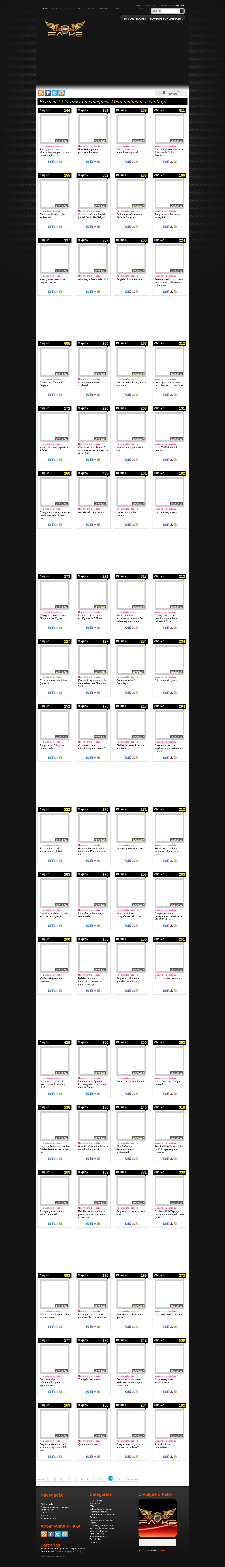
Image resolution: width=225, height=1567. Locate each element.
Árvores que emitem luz (129, 848)
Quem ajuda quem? (89, 1444)
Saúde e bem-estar (99, 1536)
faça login (179, 6)
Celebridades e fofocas (101, 1509)
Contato (44, 1512)
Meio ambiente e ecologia (51, 146)
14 (101, 1479)
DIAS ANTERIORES (135, 18)
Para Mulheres (97, 1533)
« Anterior (42, 1479)
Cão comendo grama (166, 680)
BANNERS (103, 8)
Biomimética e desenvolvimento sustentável (125, 1149)
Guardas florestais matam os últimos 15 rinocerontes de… (92, 851)
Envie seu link (47, 1509)
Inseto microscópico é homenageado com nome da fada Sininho (92, 1084)
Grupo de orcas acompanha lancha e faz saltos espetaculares (129, 618)
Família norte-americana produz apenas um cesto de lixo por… (91, 1214)
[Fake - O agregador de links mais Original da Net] (158, 1537)
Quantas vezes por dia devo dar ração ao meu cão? (52, 1084)
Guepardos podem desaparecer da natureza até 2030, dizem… (168, 916)
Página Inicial (47, 1504)
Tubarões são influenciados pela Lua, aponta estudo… (52, 1382)
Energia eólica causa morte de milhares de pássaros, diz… (55, 515)
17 (115, 1479)
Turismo (93, 1542)
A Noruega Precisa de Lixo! (93, 279)
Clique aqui (165, 1551)
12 (91, 1479)
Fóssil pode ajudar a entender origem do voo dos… (167, 851)
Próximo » (133, 1479)
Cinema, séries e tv (99, 1511)
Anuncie (44, 1515)
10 (82, 1479)
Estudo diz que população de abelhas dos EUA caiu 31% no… (92, 683)
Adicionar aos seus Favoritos (55, 1507)
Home (45, 8)
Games (93, 1517)
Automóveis (95, 1503)
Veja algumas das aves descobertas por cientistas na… (169, 385)
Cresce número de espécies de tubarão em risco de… (168, 748)
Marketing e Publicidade (101, 1525)
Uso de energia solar (166, 512)
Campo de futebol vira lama (170, 1314)
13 (96, 1479)
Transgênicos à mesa (89, 1379)
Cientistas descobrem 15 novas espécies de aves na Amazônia (93, 450)
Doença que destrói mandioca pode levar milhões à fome (166, 618)
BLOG (141, 8)
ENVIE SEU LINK (73, 8)
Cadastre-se (166, 6)
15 (106, 1479)
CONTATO (130, 8)
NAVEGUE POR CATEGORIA (166, 18)
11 (87, 1479)
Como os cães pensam (167, 978)
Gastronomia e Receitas (101, 1520)
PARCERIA (89, 8)
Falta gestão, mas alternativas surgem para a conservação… (54, 152)
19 (125, 1479)
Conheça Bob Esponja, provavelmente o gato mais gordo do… (169, 1214)
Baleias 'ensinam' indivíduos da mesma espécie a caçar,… (89, 981)
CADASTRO (57, 8)
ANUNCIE (116, 8)
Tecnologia (95, 1539)
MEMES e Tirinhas (98, 1531)
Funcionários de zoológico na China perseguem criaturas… (169, 1149)
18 (120, 1479)
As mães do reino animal (91, 512)
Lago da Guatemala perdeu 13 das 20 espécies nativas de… (55, 1149)
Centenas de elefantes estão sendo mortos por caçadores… (129, 1382)
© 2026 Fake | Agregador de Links (53, 1556)
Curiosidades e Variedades (103, 1514)
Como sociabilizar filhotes (130, 1081)
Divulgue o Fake (48, 1518)
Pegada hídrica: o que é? (130, 279)
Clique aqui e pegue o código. (69, 1551)
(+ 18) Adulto (96, 1500)
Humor (93, 1522)
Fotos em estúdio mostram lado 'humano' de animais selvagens (169, 282)
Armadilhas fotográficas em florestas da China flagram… (169, 152)
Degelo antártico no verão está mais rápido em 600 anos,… (54, 1447)
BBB (92, 1506)
